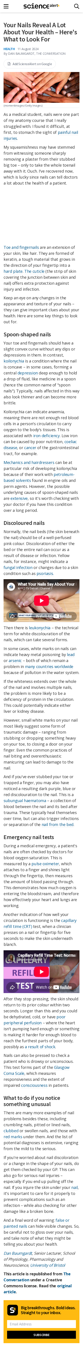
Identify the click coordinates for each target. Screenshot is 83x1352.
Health (9, 49)
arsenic (15, 660)
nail (74, 1187)
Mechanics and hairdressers (29, 462)
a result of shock (40, 1046)
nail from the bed (57, 824)
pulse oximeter (45, 863)
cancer (30, 447)
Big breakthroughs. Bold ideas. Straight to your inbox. (48, 1310)
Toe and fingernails (21, 247)
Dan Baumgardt (18, 1253)
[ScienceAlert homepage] (41, 6)
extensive (18, 498)
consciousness (34, 1085)
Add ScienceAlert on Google (32, 64)
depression (27, 373)
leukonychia (39, 627)
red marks (13, 1136)
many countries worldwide (49, 666)
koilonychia (14, 361)
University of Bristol (47, 1265)
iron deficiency (46, 435)
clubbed (11, 1130)
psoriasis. (45, 573)
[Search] (76, 6)
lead (70, 654)
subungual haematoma (25, 800)
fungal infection (18, 567)
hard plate (13, 271)
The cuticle (34, 271)
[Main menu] (7, 6)
